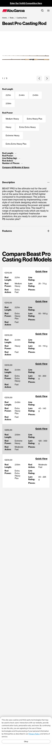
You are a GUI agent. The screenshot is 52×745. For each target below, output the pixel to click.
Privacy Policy (34, 734)
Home (4, 18)
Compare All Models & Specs (15, 167)
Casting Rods (22, 18)
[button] (39, 78)
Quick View (41, 271)
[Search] (42, 10)
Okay (26, 741)
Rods (12, 18)
